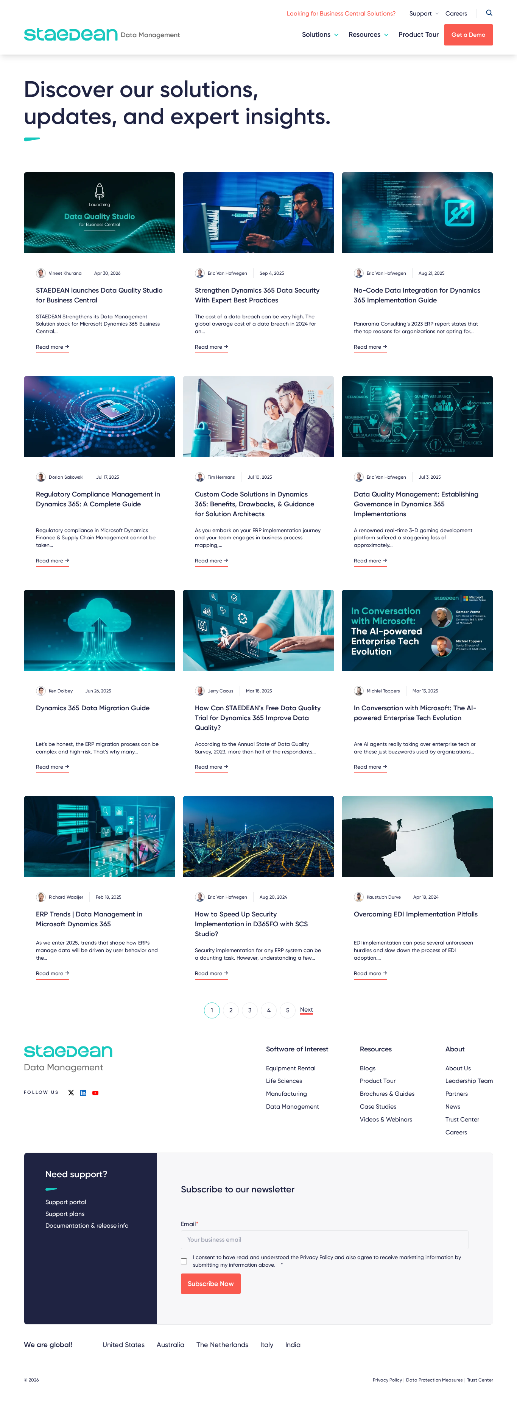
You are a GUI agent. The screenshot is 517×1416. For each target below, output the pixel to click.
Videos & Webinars (386, 1119)
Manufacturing (286, 1093)
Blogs (367, 1068)
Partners (456, 1093)
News (452, 1106)
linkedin (83, 1093)
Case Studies (378, 1106)
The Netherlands (222, 1345)
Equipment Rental (291, 1068)
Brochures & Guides (387, 1093)
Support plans (64, 1213)
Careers (456, 13)
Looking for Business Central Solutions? (341, 13)
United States (124, 1345)
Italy (266, 1345)
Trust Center (462, 1119)
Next (306, 1009)
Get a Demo (469, 34)
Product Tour (419, 34)
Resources (364, 34)
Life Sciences (284, 1080)
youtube (95, 1093)
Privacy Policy (316, 1257)
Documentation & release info (87, 1225)
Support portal (65, 1202)
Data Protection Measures (434, 1380)
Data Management (292, 1106)
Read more (49, 347)
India (293, 1345)
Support (421, 13)
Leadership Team (469, 1080)
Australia (170, 1345)
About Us (458, 1068)
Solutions (316, 34)
